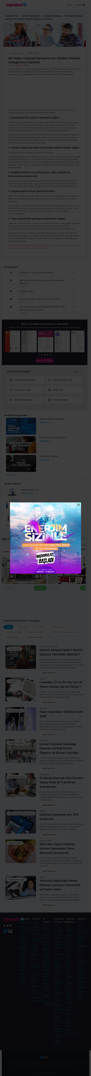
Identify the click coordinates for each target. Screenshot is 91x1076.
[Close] (78, 505)
